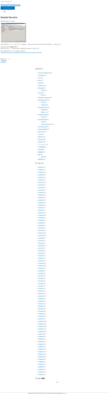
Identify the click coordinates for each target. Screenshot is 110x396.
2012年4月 (41, 255)
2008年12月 (41, 351)
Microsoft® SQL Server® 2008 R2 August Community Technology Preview (21, 52)
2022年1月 (41, 167)
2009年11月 (41, 324)
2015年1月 (41, 210)
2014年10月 (41, 215)
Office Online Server (46, 124)
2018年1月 (41, 180)
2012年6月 (41, 250)
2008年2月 (41, 374)
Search (40, 92)
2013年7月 (41, 240)
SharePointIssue (10, 4)
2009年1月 (41, 349)
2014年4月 (41, 225)
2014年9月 (41, 217)
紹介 (5, 11)
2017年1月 (41, 190)
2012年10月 (41, 245)
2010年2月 (41, 316)
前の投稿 (3, 60)
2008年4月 (41, 372)
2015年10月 (41, 202)
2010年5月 (41, 308)
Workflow (40, 142)
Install (39, 83)
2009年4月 (41, 341)
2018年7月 (41, 177)
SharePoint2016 (42, 119)
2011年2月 (41, 288)
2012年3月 (41, 258)
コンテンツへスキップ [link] (6, 1)
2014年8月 (41, 220)
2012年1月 (41, 260)
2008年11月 (41, 354)
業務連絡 (40, 152)
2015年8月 (41, 205)
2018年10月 (41, 175)
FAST (42, 95)
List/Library (41, 85)
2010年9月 (41, 298)
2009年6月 (41, 336)
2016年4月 (41, 197)
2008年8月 (41, 361)
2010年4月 (41, 311)
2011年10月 (41, 268)
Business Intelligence (44, 72)
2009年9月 (41, 329)
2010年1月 (41, 319)
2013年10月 (41, 235)
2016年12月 (41, 192)
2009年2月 (41, 346)
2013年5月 (41, 243)
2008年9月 (41, 359)
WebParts (43, 105)
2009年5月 (41, 339)
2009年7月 (41, 334)
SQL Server (41, 131)
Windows (40, 139)
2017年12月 (41, 182)
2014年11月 (41, 212)
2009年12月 (41, 321)
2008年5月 (41, 369)
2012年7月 (41, 248)
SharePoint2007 (42, 100)
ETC (39, 78)
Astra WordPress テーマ (60, 393)
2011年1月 (40, 291)
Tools (39, 134)
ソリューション (42, 144)
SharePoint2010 (5, 21)
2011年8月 (41, 273)
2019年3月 (41, 169)
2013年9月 (41, 238)
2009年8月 (41, 331)
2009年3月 (41, 344)
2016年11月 (41, 195)
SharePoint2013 (42, 114)
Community (41, 75)
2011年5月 (41, 281)
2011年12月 (41, 263)
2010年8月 (41, 301)
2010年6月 (41, 306)
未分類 (40, 149)
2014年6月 (41, 223)
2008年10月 (41, 356)
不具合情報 (41, 147)
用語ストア (44, 112)
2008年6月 (41, 366)
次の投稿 (3, 62)
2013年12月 (41, 230)
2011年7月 (41, 276)
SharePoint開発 (42, 129)
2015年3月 (41, 207)
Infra (39, 80)
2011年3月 (41, 286)
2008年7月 (41, 364)
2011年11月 (41, 265)
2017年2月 (41, 187)
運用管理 (40, 159)
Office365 (41, 88)
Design (43, 90)
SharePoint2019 (42, 126)
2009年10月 (41, 326)
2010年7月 (41, 303)
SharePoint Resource (44, 97)
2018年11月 (41, 172)
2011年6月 (41, 278)
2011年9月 (41, 271)
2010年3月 (41, 313)
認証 (39, 154)
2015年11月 (41, 200)
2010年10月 (41, 296)
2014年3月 (41, 228)
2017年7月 (41, 185)
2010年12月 (41, 293)
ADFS (42, 156)
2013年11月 (41, 233)
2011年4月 (41, 283)
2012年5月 (41, 253)
